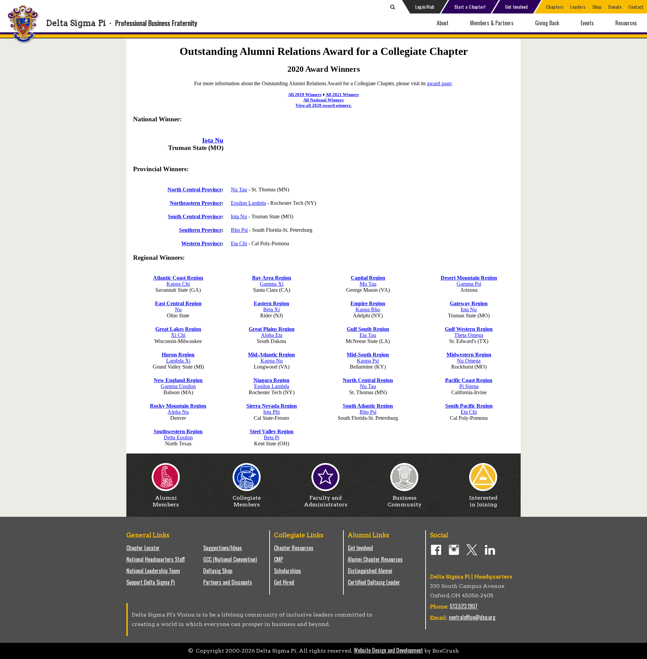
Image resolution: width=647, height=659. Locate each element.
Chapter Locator (143, 548)
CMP (278, 559)
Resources (626, 23)
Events (587, 23)
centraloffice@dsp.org (472, 617)
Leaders (577, 6)
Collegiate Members (247, 501)
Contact (636, 6)
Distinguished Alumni (370, 571)
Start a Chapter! (470, 6)
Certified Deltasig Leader (374, 582)
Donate (615, 6)
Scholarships (287, 571)
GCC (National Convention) (230, 559)
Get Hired (284, 582)
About (443, 23)
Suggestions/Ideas (222, 548)
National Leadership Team (153, 571)
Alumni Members (166, 501)
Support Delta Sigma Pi (150, 582)
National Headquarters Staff (155, 559)
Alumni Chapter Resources (375, 559)
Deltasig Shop (217, 571)
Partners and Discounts (227, 582)
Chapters (555, 6)
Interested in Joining (483, 501)
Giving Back (547, 23)
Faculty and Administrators (325, 501)
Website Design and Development (388, 650)
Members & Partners (492, 23)
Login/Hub (425, 6)
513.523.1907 (463, 606)
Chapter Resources (293, 548)
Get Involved (516, 6)
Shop (597, 6)
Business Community (405, 501)
